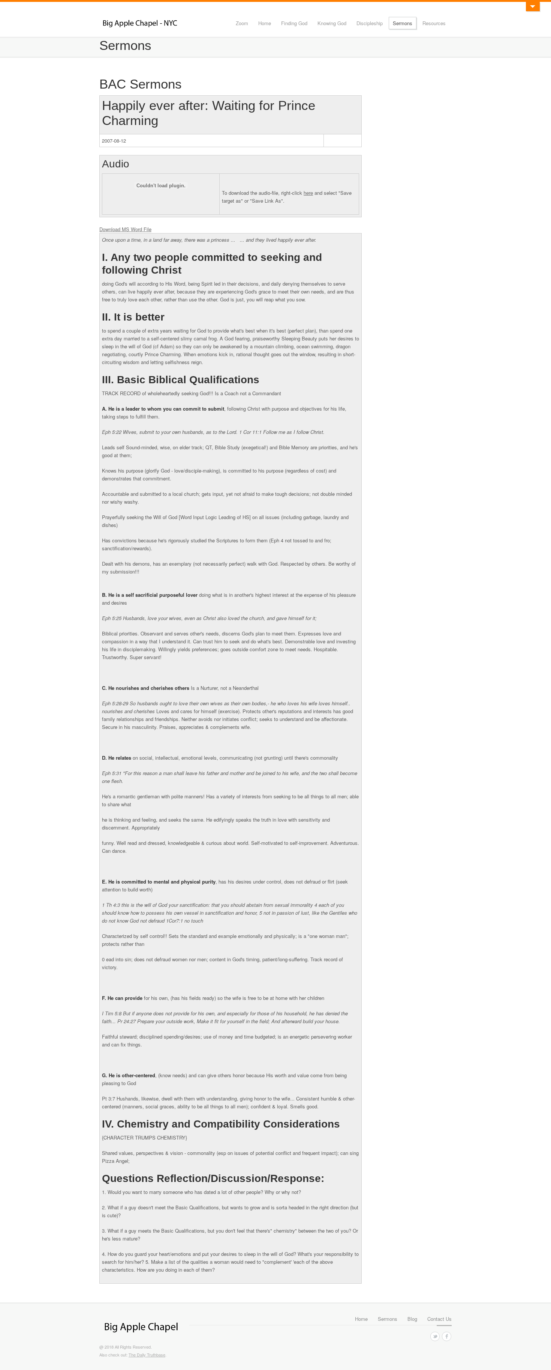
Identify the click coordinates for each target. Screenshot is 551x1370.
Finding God (294, 23)
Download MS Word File (125, 229)
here (308, 192)
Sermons (402, 23)
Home (264, 23)
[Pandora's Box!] (532, 6)
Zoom (242, 23)
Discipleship (369, 23)
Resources (434, 23)
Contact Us (439, 1318)
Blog (412, 1318)
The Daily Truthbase (147, 1355)
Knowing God (331, 23)
